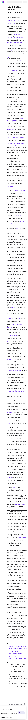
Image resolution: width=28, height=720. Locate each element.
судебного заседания (20, 504)
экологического (19, 177)
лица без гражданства (12, 391)
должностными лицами (16, 25)
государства (21, 82)
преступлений (10, 186)
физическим (19, 228)
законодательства (11, 397)
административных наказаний (14, 50)
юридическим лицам (12, 230)
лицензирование (18, 370)
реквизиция (9, 327)
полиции (21, 181)
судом (14, 487)
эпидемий (9, 318)
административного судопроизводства (16, 37)
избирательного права (12, 178)
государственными (11, 23)
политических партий (12, 335)
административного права (13, 20)
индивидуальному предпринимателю (15, 446)
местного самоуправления (13, 238)
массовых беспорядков (16, 324)
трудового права (11, 177)
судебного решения (16, 215)
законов (21, 118)
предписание (21, 391)
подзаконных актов (11, 120)
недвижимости (10, 370)
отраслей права (15, 70)
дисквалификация (22, 537)
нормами (17, 18)
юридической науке (12, 57)
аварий (19, 318)
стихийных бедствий (18, 316)
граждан (13, 307)
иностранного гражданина (19, 390)
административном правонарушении (15, 42)
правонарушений (17, 34)
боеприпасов (10, 412)
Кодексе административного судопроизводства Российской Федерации (16, 143)
